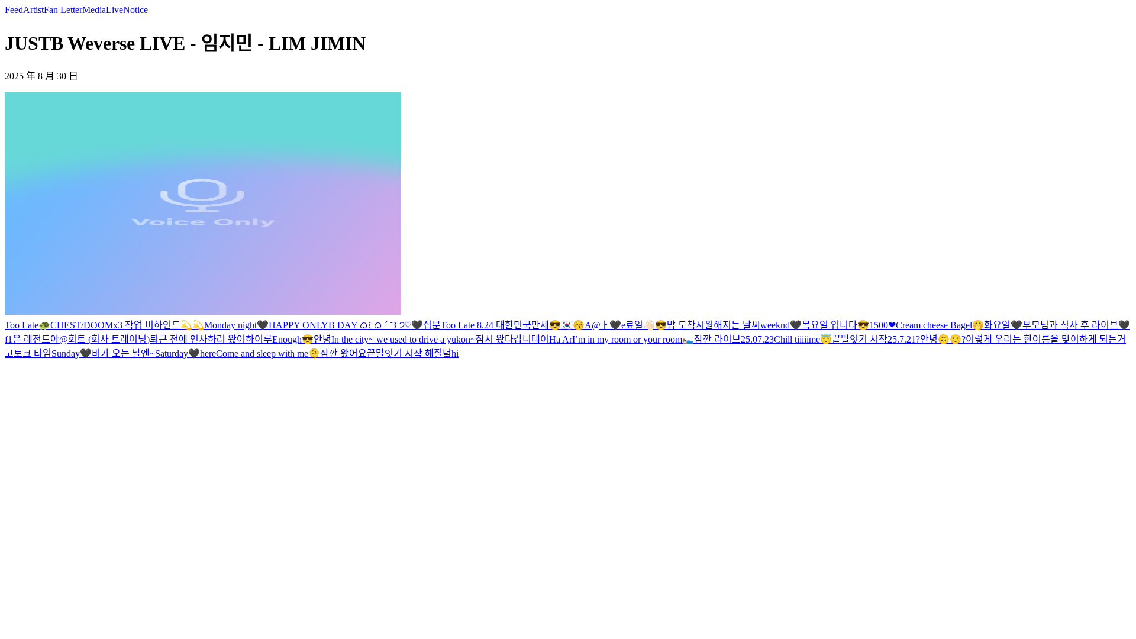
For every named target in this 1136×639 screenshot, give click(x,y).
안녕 (322, 339)
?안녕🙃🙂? (941, 339)
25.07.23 (757, 339)
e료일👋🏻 (638, 325)
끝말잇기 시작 (860, 339)
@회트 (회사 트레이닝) (104, 339)
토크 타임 (32, 353)
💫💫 (192, 325)
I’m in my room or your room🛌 (633, 339)
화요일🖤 (1003, 325)
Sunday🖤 (71, 353)
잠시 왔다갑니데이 (512, 339)
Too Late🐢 (27, 325)
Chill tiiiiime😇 (803, 339)
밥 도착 (681, 325)
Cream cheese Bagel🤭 (940, 325)
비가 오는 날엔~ (123, 353)
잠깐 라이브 (717, 339)
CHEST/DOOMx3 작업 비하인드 (115, 325)
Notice (135, 10)
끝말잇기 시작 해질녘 (409, 353)
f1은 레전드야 (32, 339)
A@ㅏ (597, 325)
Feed (14, 10)
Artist (33, 10)
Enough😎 (293, 339)
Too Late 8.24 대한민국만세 (495, 325)
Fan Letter (63, 10)
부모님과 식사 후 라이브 (1070, 325)
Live (114, 10)
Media (94, 10)
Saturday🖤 (177, 353)
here (208, 353)
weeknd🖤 (781, 325)
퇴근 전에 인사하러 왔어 (198, 339)
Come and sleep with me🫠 (268, 353)
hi (455, 353)
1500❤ (882, 325)
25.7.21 (902, 339)
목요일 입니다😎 (835, 325)
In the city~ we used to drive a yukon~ (403, 339)
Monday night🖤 (236, 325)
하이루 (259, 339)
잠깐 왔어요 (343, 353)
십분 (432, 325)
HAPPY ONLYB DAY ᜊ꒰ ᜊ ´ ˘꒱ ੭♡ (340, 325)
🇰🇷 (567, 325)
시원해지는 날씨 (728, 325)
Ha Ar (560, 339)
